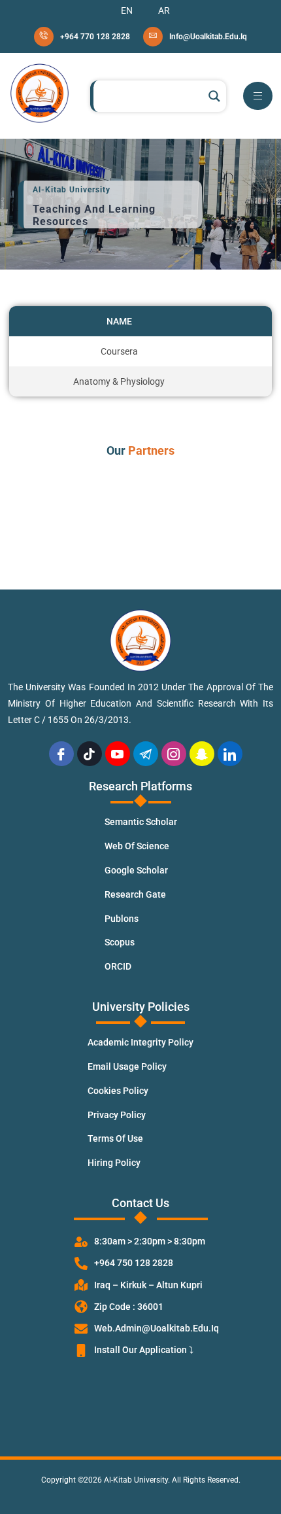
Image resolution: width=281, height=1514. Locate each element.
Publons (122, 918)
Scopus (120, 942)
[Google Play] (140, 1419)
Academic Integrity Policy (140, 1042)
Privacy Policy (117, 1115)
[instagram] (173, 753)
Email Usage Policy (127, 1066)
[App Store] (140, 1385)
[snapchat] (202, 753)
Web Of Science (137, 846)
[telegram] (145, 753)
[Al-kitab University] (39, 93)
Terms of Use (115, 1138)
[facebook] (61, 753)
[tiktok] (89, 753)
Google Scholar (136, 870)
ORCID (118, 966)
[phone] (82, 36)
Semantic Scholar (141, 822)
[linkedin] (230, 753)
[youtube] (117, 753)
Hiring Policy (114, 1162)
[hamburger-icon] (258, 96)
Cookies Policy (118, 1090)
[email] (195, 36)
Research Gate (135, 894)
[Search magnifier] (214, 96)
